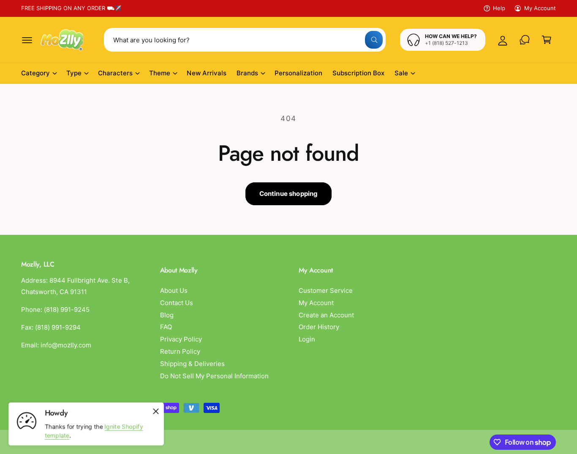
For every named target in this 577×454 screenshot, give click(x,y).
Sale (401, 73)
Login (307, 339)
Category (35, 73)
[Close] (155, 411)
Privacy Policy (181, 339)
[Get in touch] (525, 40)
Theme (159, 73)
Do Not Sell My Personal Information (214, 376)
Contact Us (176, 303)
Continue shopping (288, 194)
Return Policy (180, 351)
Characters (115, 73)
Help (499, 8)
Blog (167, 315)
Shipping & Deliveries (192, 364)
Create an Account (326, 315)
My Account (540, 8)
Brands (247, 73)
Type (74, 73)
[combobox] (245, 40)
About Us (174, 290)
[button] (27, 40)
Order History (319, 327)
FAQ (166, 327)
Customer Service (326, 290)
